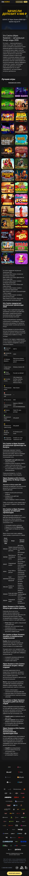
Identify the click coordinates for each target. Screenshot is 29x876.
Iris (6, 2)
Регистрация (19, 1)
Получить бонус (14, 873)
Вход (25, 1)
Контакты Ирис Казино (14, 854)
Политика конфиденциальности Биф (14, 853)
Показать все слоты (14, 83)
